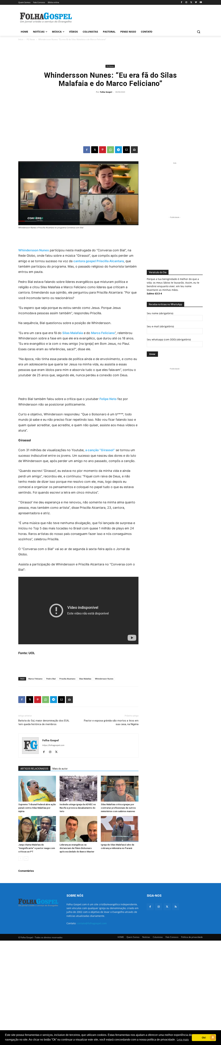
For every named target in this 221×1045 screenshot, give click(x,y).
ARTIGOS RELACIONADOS (34, 768)
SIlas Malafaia (85, 678)
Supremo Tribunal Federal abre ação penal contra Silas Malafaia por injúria (37, 808)
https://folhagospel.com (53, 745)
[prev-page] (20, 858)
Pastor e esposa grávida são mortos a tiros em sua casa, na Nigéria (111, 722)
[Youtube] (201, 2)
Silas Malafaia (72, 333)
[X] (191, 2)
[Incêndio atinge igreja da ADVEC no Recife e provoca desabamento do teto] (78, 789)
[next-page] (26, 858)
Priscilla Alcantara (67, 678)
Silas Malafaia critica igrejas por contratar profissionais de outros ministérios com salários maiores (118, 808)
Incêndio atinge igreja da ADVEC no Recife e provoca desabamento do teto (78, 808)
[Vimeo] (196, 2)
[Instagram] (186, 2)
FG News (31, 39)
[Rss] (175, 906)
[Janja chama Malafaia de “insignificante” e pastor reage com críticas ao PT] (37, 829)
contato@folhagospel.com (92, 923)
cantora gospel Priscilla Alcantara (98, 261)
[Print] (134, 149)
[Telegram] (118, 149)
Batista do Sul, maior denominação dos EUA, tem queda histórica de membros (43, 722)
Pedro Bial (51, 678)
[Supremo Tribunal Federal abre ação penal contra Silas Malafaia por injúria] (37, 789)
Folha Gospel (106, 92)
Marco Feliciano (103, 333)
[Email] (126, 149)
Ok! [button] (204, 1037)
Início (20, 39)
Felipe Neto (108, 399)
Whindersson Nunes (33, 250)
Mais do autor (60, 768)
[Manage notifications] (213, 1037)
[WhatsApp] (110, 149)
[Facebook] (182, 2)
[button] (198, 32)
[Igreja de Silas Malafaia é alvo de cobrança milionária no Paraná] (119, 829)
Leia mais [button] (183, 1039)
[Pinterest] (102, 149)
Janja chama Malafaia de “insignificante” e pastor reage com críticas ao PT (36, 848)
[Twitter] (167, 906)
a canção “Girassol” (100, 450)
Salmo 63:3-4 (154, 293)
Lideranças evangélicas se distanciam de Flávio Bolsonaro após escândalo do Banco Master (77, 848)
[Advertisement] (136, 17)
